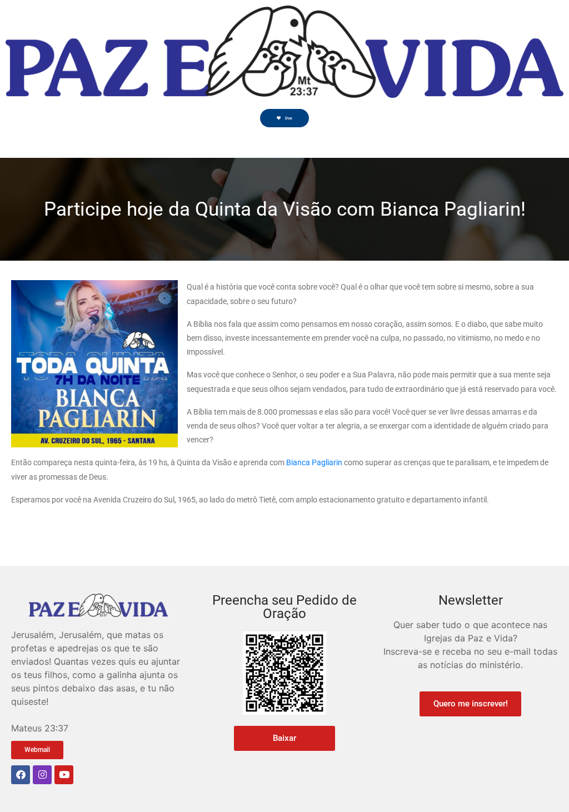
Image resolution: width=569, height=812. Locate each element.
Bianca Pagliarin (314, 462)
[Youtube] (63, 774)
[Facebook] (20, 774)
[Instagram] (42, 774)
